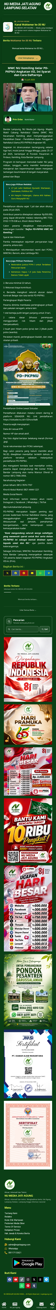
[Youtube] (15, 1279)
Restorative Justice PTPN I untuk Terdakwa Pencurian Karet (31, 266)
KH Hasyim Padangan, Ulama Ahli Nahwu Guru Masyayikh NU (31, 197)
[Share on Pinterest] (24, 573)
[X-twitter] (34, 1279)
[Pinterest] (28, 1285)
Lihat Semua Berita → (28, 610)
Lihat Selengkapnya (28, 58)
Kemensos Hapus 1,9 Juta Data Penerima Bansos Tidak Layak (31, 273)
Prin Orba (18, 119)
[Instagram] (28, 1279)
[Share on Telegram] (49, 573)
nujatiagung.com (46, 1294)
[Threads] (40, 1279)
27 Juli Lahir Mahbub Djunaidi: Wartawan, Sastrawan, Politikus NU (31, 189)
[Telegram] (46, 1279)
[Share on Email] (32, 573)
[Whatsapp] (21, 1285)
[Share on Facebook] (15, 573)
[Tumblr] (34, 1285)
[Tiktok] (21, 1279)
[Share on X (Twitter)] (7, 573)
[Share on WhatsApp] (40, 573)
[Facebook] (9, 1279)
